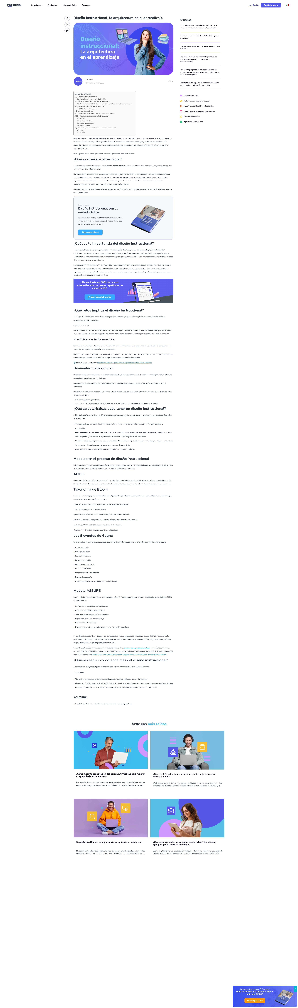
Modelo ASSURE (85, 125)
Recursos (86, 5)
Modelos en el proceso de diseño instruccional (92, 116)
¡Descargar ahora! (90, 232)
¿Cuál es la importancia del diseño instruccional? (93, 102)
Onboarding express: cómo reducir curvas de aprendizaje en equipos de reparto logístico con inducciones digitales (199, 72)
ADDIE (82, 118)
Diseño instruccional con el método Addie (92, 99)
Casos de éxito (70, 5)
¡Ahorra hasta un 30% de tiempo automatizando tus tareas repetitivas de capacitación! (106, 104)
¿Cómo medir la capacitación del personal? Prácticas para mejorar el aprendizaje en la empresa (110, 775)
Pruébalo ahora (271, 5)
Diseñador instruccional (84, 111)
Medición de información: (89, 109)
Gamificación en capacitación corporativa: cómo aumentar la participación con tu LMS (199, 84)
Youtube (82, 132)
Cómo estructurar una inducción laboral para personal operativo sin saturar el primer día (198, 26)
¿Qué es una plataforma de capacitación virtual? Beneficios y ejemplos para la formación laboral (185, 843)
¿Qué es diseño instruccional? (86, 97)
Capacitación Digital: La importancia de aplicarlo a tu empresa (108, 842)
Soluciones (36, 5)
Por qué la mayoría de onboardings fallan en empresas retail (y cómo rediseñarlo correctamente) (198, 59)
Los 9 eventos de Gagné (87, 123)
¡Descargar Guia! (255, 1000)
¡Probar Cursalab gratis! (99, 297)
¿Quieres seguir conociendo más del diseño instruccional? (96, 128)
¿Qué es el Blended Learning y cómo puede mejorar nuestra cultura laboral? (184, 775)
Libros (81, 130)
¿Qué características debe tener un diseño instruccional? (95, 114)
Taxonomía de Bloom (86, 121)
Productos (52, 5)
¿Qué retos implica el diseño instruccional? (91, 106)
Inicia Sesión (253, 5)
